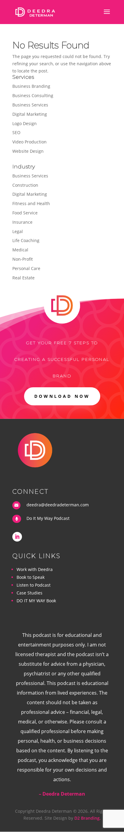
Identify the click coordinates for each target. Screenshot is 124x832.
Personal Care (26, 268)
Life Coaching (25, 240)
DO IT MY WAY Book (36, 600)
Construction (25, 185)
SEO (16, 132)
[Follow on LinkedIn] (17, 537)
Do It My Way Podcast (48, 518)
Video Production (29, 142)
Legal (17, 231)
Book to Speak (31, 577)
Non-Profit (22, 259)
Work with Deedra (35, 569)
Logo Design (24, 123)
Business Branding (31, 86)
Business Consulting (32, 95)
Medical (20, 250)
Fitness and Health (31, 203)
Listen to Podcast (34, 585)
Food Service (25, 213)
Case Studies (29, 593)
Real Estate (23, 278)
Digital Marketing (29, 114)
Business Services (30, 105)
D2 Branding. (87, 818)
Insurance (22, 222)
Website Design (28, 151)
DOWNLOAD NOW (62, 396)
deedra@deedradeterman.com (57, 505)
